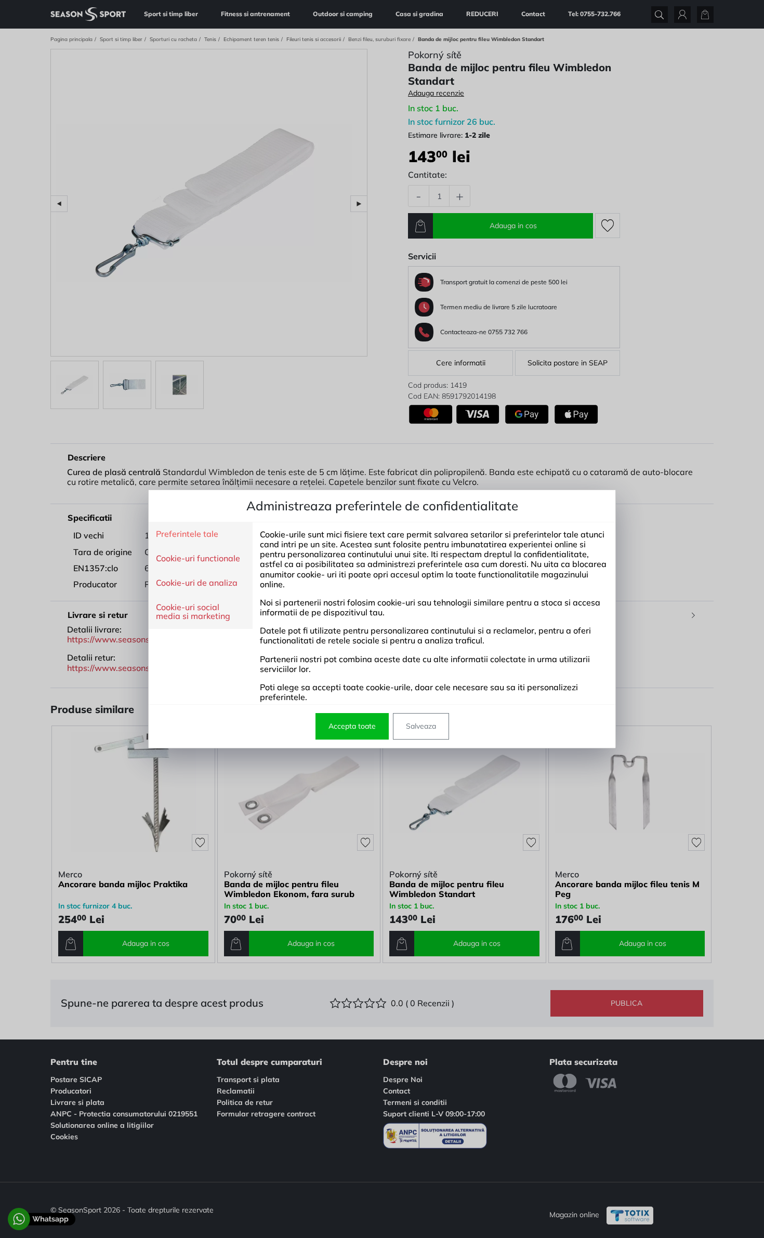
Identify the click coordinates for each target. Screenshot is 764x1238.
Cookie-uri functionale (198, 558)
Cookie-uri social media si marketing (193, 612)
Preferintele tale (187, 534)
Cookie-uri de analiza (197, 583)
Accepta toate (352, 726)
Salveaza (421, 726)
